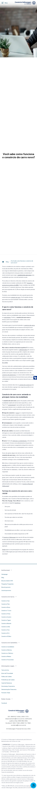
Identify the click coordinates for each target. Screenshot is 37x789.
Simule (4, 549)
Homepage (4, 574)
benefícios (17, 503)
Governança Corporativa (8, 686)
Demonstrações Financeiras (8, 689)
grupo (17, 413)
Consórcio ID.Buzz (6, 636)
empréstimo (7, 317)
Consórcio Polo (5, 604)
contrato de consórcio (25, 385)
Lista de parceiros (6, 590)
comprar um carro (15, 297)
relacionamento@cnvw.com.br (14, 719)
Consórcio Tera (5, 630)
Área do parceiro (6, 587)
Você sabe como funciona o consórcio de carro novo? (22, 261)
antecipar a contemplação (20, 441)
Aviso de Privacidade (7, 673)
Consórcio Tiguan (6, 620)
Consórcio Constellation (7, 646)
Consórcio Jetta (5, 626)
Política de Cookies (6, 676)
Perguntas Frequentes (7, 584)
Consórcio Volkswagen (9, 537)
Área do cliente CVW (7, 580)
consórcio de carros (29, 325)
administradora (23, 349)
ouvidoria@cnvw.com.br (18, 725)
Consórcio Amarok (6, 623)
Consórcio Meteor (6, 656)
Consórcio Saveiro (6, 617)
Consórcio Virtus (5, 613)
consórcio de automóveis (9, 375)
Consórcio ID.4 (5, 633)
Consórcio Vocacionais (7, 659)
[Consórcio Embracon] (3, 262)
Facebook (4, 703)
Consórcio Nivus (5, 607)
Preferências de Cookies (8, 679)
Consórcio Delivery (6, 650)
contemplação (12, 405)
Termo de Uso (5, 670)
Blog (7, 262)
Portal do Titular (5, 692)
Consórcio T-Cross (6, 610)
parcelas (4, 465)
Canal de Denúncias (6, 683)
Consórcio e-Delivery (7, 653)
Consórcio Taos (5, 601)
